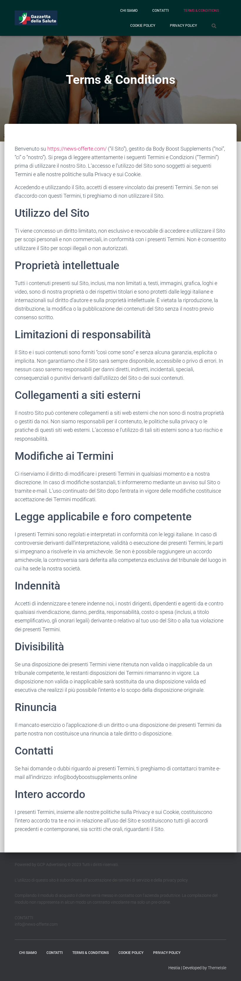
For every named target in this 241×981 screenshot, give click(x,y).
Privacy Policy (183, 26)
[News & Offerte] (36, 18)
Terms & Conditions (201, 11)
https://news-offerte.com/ (77, 149)
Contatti (160, 11)
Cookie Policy (142, 26)
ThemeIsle (217, 967)
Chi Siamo (129, 11)
